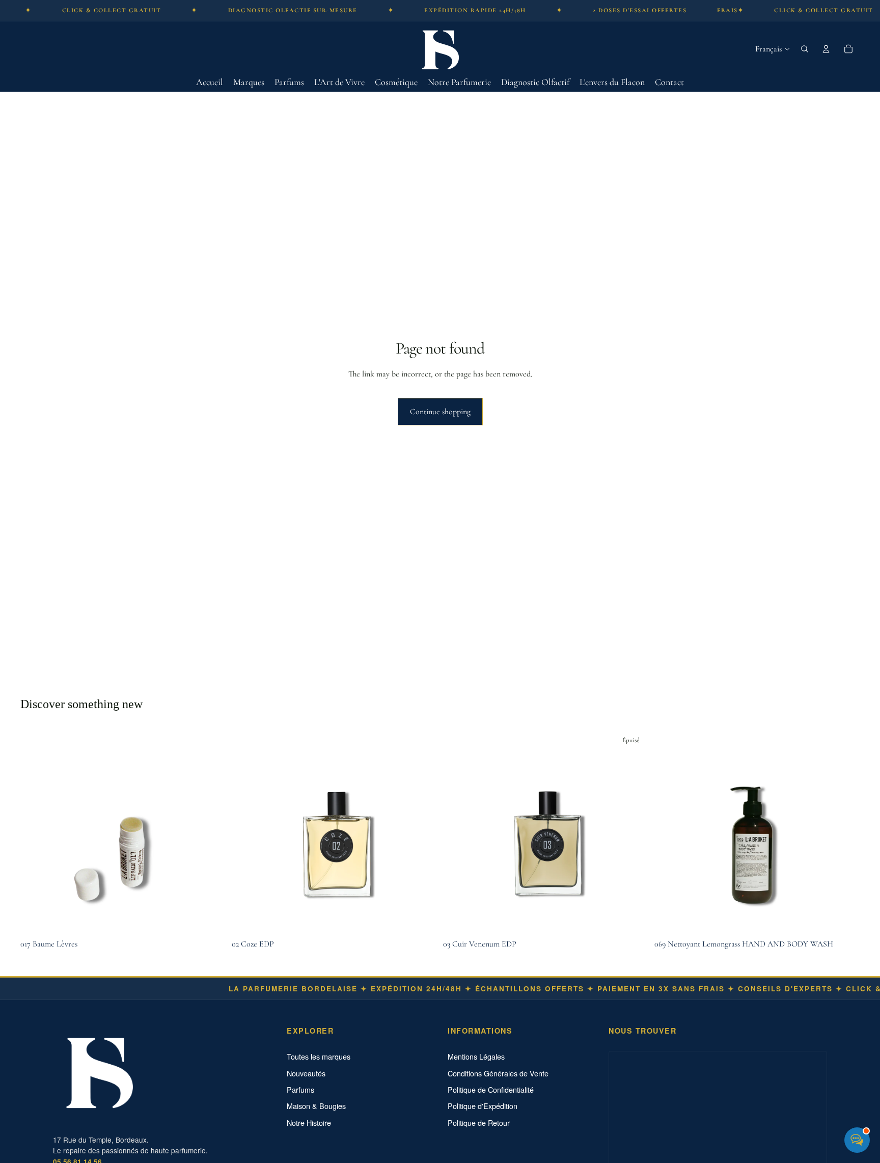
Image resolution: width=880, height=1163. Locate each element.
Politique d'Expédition (482, 1106)
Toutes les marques (318, 1056)
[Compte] (826, 49)
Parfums (300, 1090)
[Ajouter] (210, 918)
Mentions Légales (476, 1056)
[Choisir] (421, 918)
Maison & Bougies (316, 1106)
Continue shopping (440, 412)
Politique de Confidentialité (491, 1090)
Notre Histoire (309, 1123)
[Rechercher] (804, 49)
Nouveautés (306, 1073)
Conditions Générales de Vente (498, 1073)
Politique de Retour (479, 1123)
